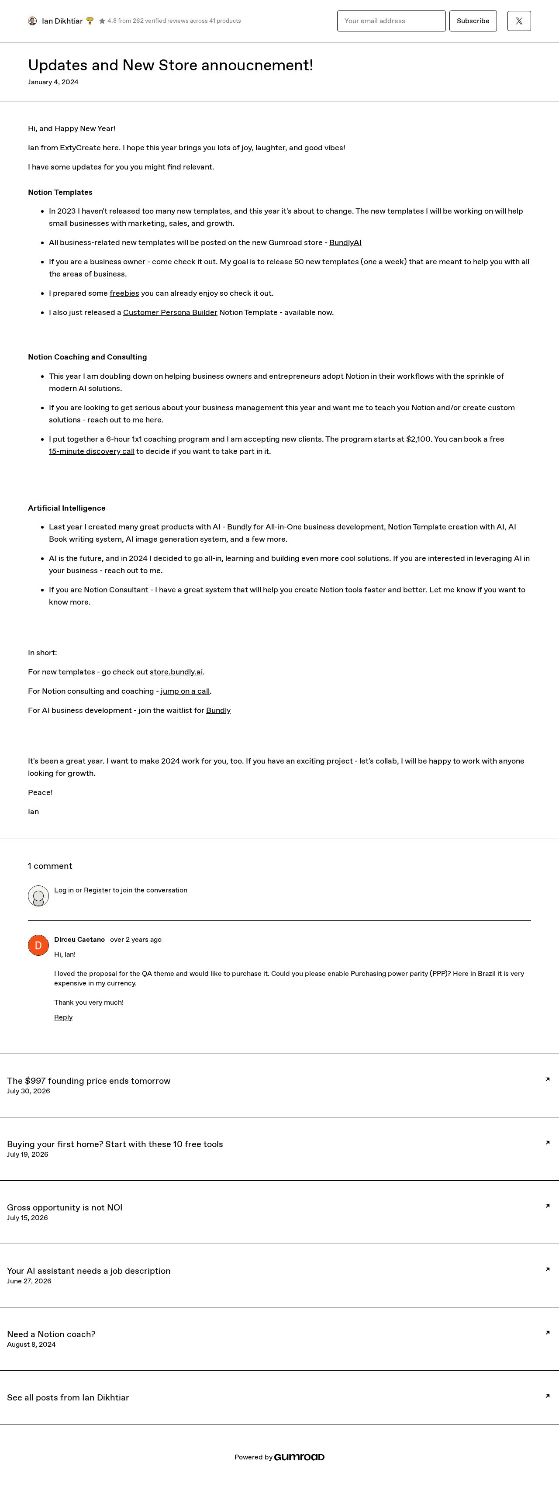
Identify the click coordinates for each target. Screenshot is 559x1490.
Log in (64, 890)
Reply (63, 1017)
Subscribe (473, 21)
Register (97, 890)
